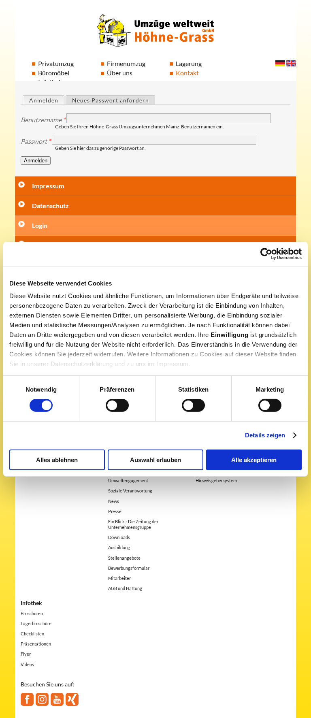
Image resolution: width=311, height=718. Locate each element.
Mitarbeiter (119, 578)
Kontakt (187, 73)
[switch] (117, 405)
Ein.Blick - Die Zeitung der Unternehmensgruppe (133, 524)
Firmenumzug (126, 63)
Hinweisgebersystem (216, 480)
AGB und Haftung (125, 588)
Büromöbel (53, 73)
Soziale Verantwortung (130, 490)
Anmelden (46, 100)
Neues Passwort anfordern (110, 100)
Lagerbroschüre (36, 623)
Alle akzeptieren (254, 459)
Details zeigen (265, 435)
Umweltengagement (128, 480)
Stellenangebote (124, 557)
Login (39, 225)
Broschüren (32, 613)
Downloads (119, 537)
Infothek (31, 602)
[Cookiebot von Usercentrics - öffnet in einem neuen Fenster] (266, 253)
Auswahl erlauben (155, 459)
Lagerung (189, 63)
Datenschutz (50, 205)
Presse (114, 511)
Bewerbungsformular (128, 568)
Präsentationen (36, 643)
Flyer (26, 653)
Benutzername (43, 120)
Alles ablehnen (57, 459)
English (291, 63)
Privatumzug (56, 63)
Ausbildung (119, 547)
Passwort (36, 141)
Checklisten (32, 633)
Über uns (119, 73)
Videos (27, 664)
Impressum (48, 186)
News (113, 501)
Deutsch (280, 63)
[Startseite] (155, 30)
